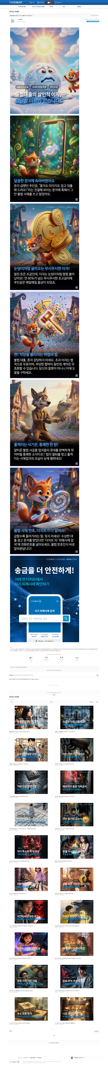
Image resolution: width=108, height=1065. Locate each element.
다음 (54, 1035)
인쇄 (91, 19)
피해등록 (40, 2)
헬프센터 (58, 2)
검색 (32, 2)
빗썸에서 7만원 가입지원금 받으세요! (54, 670)
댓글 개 (10, 679)
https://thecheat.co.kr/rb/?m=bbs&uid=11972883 (23, 675)
